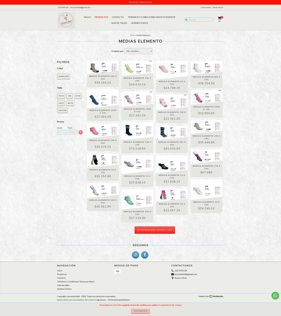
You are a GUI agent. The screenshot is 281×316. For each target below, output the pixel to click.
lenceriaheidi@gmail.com (80, 7)
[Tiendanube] (211, 297)
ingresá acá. (101, 300)
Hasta (70, 128)
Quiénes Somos (139, 23)
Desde (59, 128)
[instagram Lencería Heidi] (135, 255)
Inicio (87, 17)
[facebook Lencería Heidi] (144, 255)
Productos (101, 17)
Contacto (118, 17)
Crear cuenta (206, 7)
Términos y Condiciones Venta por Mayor (151, 17)
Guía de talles (119, 23)
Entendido (140, 311)
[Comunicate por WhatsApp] (275, 295)
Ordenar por (117, 51)
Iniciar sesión (218, 7)
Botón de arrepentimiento (119, 300)
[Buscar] (185, 19)
